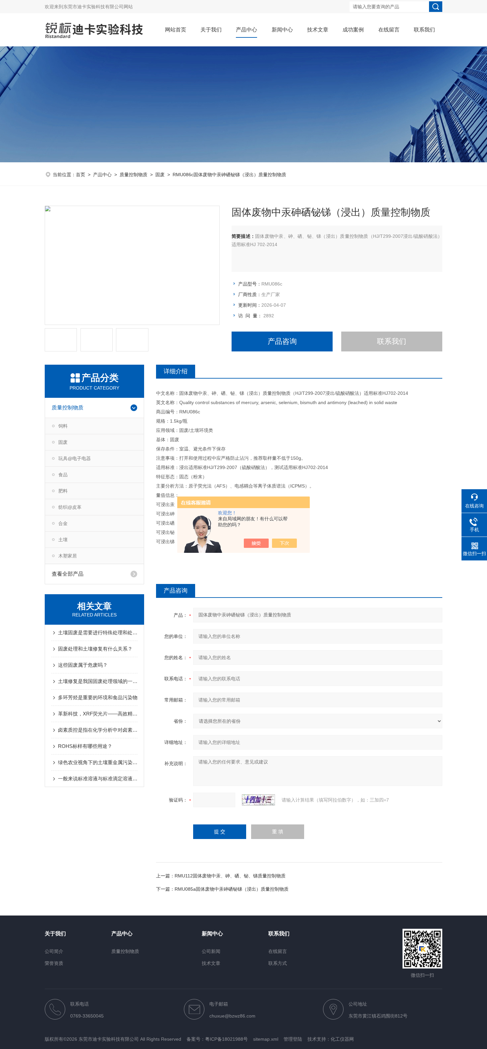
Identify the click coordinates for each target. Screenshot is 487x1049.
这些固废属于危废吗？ (83, 665)
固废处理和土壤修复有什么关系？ (95, 649)
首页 (80, 174)
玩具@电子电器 (74, 458)
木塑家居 (67, 555)
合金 (63, 523)
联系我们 (424, 29)
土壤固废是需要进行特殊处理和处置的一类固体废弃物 (97, 632)
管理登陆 (293, 1039)
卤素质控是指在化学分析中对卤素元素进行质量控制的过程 (97, 730)
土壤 (63, 539)
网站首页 (175, 29)
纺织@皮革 (69, 507)
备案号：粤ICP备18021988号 (217, 1039)
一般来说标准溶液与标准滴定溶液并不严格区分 (97, 778)
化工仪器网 (342, 1039)
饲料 (63, 426)
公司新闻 (211, 951)
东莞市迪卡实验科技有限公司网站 (98, 6)
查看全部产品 (67, 574)
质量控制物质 (133, 174)
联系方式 (277, 963)
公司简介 (54, 951)
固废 (160, 174)
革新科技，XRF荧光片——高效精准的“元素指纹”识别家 (97, 713)
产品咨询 (282, 341)
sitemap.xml (265, 1039)
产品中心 (246, 29)
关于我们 (211, 29)
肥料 (63, 491)
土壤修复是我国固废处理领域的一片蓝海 (97, 681)
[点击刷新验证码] (258, 800)
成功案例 (353, 29)
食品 (63, 474)
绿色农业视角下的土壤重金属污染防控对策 (97, 762)
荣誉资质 (54, 963)
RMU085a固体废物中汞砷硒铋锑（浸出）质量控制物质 (232, 889)
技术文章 (317, 29)
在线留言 (389, 29)
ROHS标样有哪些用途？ (85, 746)
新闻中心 (282, 29)
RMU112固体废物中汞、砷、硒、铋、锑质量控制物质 (230, 875)
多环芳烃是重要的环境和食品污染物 (97, 697)
